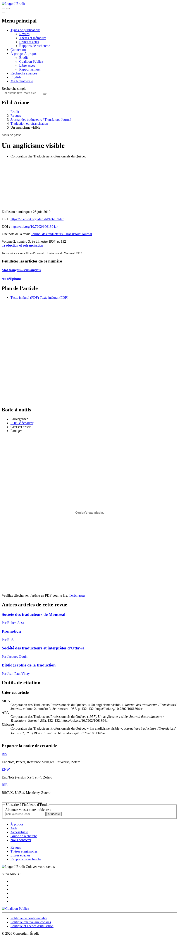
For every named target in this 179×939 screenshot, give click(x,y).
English (15, 77)
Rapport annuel (29, 69)
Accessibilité (19, 832)
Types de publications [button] (25, 30)
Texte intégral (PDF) (24, 297)
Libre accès (27, 65)
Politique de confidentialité (28, 918)
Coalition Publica (31, 61)
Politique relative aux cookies (30, 922)
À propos (30, 53)
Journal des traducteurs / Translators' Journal (40, 119)
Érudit (23, 57)
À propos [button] (17, 53)
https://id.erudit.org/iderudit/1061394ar (37, 219)
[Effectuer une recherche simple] (3, 8)
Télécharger (77, 595)
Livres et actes (29, 42)
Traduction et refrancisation (29, 123)
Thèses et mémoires (32, 38)
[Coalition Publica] (15, 908)
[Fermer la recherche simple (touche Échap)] (8, 8)
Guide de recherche (23, 836)
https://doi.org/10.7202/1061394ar (34, 226)
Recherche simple (14, 88)
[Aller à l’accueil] (13, 3)
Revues (24, 34)
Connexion (18, 50)
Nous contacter (20, 840)
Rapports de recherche (34, 46)
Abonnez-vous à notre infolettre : (28, 809)
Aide (13, 828)
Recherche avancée (23, 73)
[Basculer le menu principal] (3, 12)
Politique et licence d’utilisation (31, 926)
